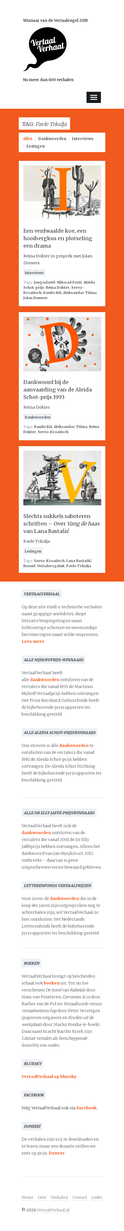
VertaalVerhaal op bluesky (49, 1076)
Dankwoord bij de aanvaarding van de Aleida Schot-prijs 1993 (57, 389)
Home (27, 1197)
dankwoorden (44, 679)
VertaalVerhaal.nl (53, 1210)
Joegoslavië (44, 282)
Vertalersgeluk (51, 566)
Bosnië (29, 566)
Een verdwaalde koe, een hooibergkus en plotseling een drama (57, 238)
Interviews (82, 138)
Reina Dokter (57, 287)
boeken (52, 983)
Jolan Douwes (35, 298)
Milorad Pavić (69, 282)
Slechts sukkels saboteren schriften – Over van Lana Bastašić (61, 523)
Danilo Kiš (52, 292)
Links (96, 1197)
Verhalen (59, 1197)
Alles (28, 138)
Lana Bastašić (78, 561)
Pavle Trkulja (78, 566)
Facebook (86, 1107)
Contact (79, 1197)
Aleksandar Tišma (80, 292)
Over (42, 1197)
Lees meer (33, 641)
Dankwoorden (52, 138)
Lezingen (35, 146)
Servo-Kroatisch (53, 432)
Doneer (57, 1153)
